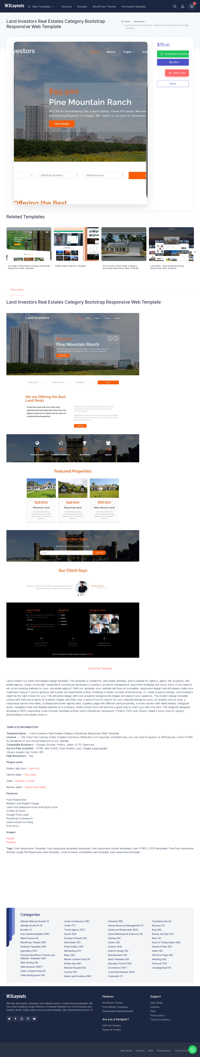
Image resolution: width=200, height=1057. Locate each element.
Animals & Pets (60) (162, 946)
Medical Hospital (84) (75, 967)
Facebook (15, 1019)
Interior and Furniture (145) (77, 976)
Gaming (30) (114, 938)
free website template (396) (35, 934)
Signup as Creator (111, 1029)
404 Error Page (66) (162, 955)
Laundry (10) (70, 972)
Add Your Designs (111, 1025)
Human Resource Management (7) (126, 925)
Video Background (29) (32, 975)
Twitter (9, 1019)
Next (195, 251)
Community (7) (115, 976)
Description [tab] (17, 289)
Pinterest (28, 1019)
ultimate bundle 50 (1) (31, 925)
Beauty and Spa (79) (163, 934)
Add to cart (179, 72)
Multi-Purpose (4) (29, 938)
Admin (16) (157, 950)
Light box (34, 768)
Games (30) (114, 942)
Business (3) (158, 925)
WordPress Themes (104, 6)
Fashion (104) (115, 946)
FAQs (153, 1011)
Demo (173, 83)
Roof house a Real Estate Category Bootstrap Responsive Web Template (121, 267)
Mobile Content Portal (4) (77, 959)
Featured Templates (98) (33, 946)
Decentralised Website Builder (118, 1011)
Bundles (82, 6)
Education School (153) (120, 963)
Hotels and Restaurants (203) (123, 929)
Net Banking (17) (72, 950)
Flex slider (31, 774)
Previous (5, 251)
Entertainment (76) (117, 955)
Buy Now (173, 62)
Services (67, 6)
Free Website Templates (115, 1007)
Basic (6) (156, 938)
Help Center (156, 1002)
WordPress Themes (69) (33, 942)
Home (127, 21)
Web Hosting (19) (29, 962)
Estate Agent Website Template (70, 266)
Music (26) (69, 955)
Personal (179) (159, 963)
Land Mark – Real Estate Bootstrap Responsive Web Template (167, 267)
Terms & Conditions (160, 1019)
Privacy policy (157, 1015)
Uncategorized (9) (161, 967)
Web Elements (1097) (31, 966)
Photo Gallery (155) (74, 946)
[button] (174, 6)
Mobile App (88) (72, 963)
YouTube (34, 1019)
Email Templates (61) (118, 959)
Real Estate (139, 21)
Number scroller (25, 780)
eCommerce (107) (117, 967)
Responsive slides (35, 787)
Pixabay (11, 842)
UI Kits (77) (70, 925)
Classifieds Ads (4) (161, 921)
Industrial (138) (115, 921)
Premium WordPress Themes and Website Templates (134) (37, 957)
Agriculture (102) (28, 950)
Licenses (154, 1007)
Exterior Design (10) (118, 950)
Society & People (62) (75, 938)
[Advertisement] (100, 878)
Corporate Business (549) (121, 972)
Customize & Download (176, 53)
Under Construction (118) (77, 921)
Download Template (100, 668)
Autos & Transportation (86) (166, 942)
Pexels (10, 838)
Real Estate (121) (72, 942)
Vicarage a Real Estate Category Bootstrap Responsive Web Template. (29, 267)
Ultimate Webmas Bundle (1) (34, 921)
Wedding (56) (159, 959)
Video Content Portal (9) (33, 971)
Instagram (22, 1019)
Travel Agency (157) (74, 929)
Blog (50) (157, 929)
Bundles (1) (26, 929)
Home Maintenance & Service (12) (125, 934)
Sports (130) (70, 934)
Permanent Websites (134, 6)
